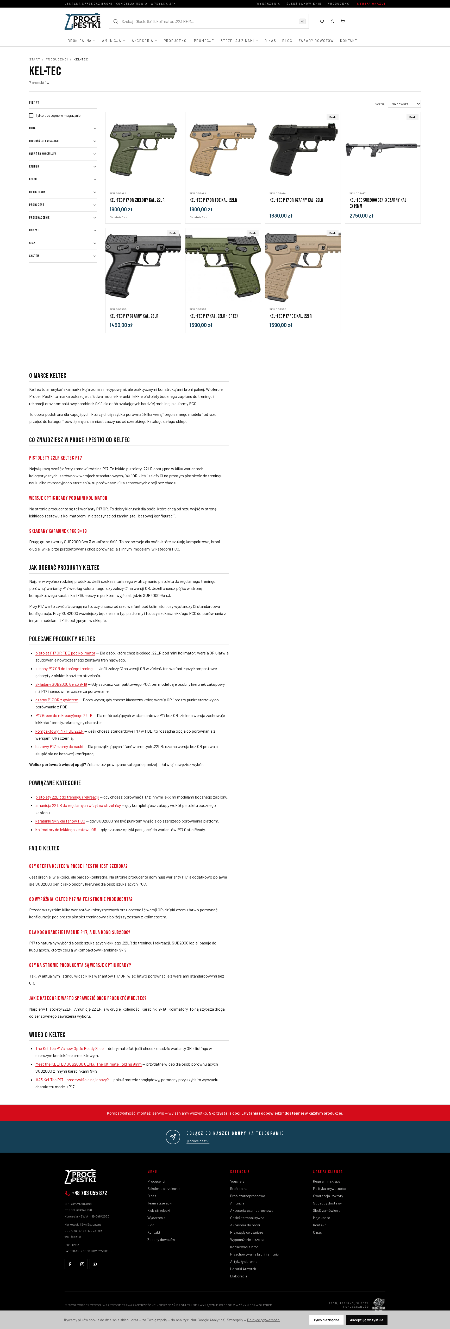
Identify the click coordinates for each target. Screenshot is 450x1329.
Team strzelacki (159, 1203)
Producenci (339, 3)
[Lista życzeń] (322, 21)
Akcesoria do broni (245, 1225)
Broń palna (80, 41)
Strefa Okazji (371, 3)
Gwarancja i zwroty (328, 1196)
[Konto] (332, 21)
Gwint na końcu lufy (42, 154)
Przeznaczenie (39, 218)
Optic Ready (37, 192)
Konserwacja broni (244, 1247)
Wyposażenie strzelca (247, 1239)
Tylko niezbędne (326, 1320)
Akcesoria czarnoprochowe (251, 1210)
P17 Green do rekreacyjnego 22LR (63, 715)
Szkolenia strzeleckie (163, 1188)
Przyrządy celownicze (246, 1232)
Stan (32, 243)
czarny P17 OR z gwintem (56, 699)
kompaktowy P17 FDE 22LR (59, 730)
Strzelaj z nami (237, 41)
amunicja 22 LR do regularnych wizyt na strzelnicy (78, 805)
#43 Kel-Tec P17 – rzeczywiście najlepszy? (72, 1079)
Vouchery (237, 1181)
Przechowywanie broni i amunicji (255, 1254)
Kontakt (348, 41)
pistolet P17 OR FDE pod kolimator (65, 652)
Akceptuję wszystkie (366, 1320)
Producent (36, 205)
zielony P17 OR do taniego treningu (65, 668)
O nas (270, 41)
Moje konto (321, 1217)
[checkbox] (31, 115)
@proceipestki (197, 1141)
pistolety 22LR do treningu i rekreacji (67, 796)
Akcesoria (142, 41)
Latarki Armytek (243, 1268)
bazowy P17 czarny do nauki (59, 746)
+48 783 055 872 (89, 1193)
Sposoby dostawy (327, 1203)
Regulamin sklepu (326, 1181)
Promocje (204, 41)
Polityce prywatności (263, 1320)
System (34, 256)
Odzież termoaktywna (247, 1217)
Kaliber (34, 167)
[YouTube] (95, 1264)
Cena (32, 128)
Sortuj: (380, 104)
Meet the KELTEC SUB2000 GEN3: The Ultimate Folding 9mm (88, 1063)
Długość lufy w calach (44, 141)
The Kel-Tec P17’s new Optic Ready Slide (69, 1048)
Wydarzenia (268, 3)
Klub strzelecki (158, 1210)
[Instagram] (82, 1264)
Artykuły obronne (243, 1261)
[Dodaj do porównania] (174, 181)
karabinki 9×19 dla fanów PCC (60, 820)
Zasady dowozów (316, 41)
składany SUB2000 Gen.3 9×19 (61, 684)
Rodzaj (34, 230)
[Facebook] (70, 1264)
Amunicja (111, 41)
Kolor (33, 179)
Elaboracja (238, 1276)
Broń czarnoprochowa (247, 1196)
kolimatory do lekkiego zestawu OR (65, 829)
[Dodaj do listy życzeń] (174, 172)
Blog (287, 41)
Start (34, 59)
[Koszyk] (342, 21)
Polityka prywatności (329, 1188)
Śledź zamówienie (304, 3)
